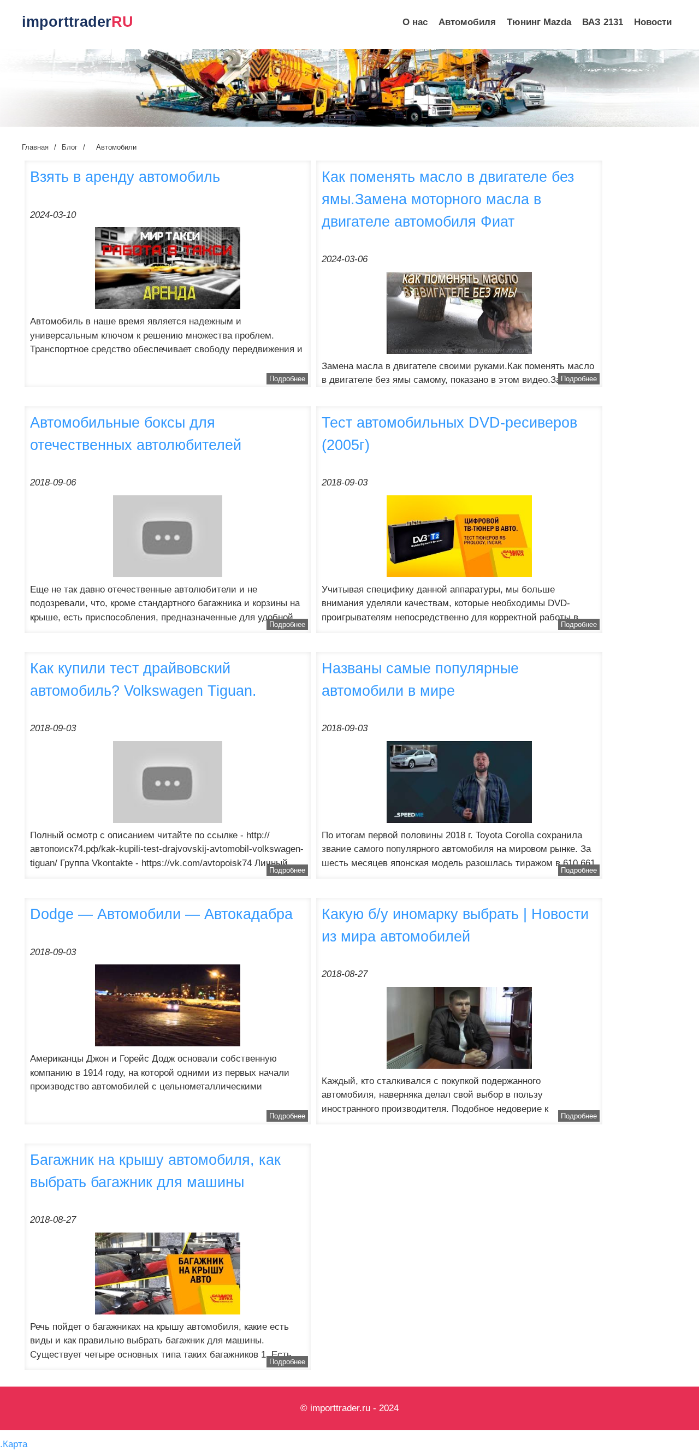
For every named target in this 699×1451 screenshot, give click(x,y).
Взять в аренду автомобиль (125, 176)
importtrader (77, 22)
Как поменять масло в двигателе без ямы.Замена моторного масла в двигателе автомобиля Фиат (448, 199)
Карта (15, 1444)
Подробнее (287, 379)
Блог (70, 147)
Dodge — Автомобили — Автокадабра (161, 913)
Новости (653, 22)
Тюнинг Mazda (539, 22)
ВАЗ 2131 (602, 22)
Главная (35, 147)
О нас (415, 22)
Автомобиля (467, 22)
